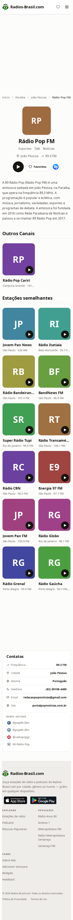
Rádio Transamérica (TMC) (54, 440)
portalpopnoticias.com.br (49, 705)
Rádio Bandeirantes (19, 392)
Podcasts (8, 822)
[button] (18, 259)
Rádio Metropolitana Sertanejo (51, 837)
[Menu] (67, 7)
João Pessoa (38, 97)
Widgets (7, 873)
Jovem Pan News (17, 345)
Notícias (49, 148)
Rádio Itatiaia (50, 345)
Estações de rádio (13, 816)
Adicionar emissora (14, 866)
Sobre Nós (9, 860)
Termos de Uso (39, 899)
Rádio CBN (12, 488)
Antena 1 (44, 822)
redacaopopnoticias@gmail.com (45, 697)
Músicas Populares (14, 829)
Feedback (8, 879)
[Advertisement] (36, 55)
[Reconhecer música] (55, 166)
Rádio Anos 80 (47, 816)
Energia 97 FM (51, 488)
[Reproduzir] (18, 166)
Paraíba (20, 97)
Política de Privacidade (14, 899)
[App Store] (15, 800)
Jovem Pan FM (15, 536)
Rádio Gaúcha (50, 583)
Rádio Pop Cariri (16, 280)
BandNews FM (51, 392)
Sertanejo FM (46, 846)
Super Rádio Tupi (17, 440)
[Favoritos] (58, 7)
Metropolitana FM (49, 829)
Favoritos (40, 167)
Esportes (25, 148)
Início (6, 97)
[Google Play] (43, 800)
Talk (37, 148)
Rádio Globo (49, 536)
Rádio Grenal (14, 583)
